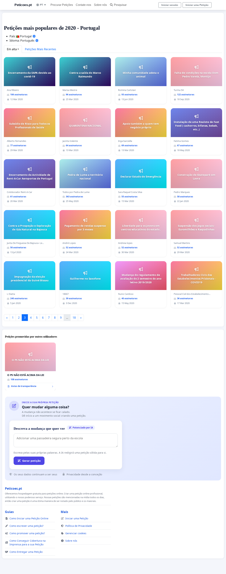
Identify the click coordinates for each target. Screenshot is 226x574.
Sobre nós (100, 4)
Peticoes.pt (23, 5)
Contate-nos (83, 4)
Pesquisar (120, 4)
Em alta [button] (12, 49)
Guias (9, 512)
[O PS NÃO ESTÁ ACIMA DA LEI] (30, 366)
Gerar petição (31, 460)
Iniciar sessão (169, 5)
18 (74, 318)
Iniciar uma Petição (197, 5)
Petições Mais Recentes (40, 49)
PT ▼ (43, 4)
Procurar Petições (61, 4)
